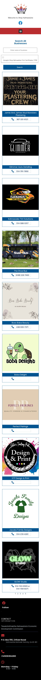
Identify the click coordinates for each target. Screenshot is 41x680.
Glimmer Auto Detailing (20, 167)
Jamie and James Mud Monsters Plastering (21, 113)
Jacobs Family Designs (20, 530)
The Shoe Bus (20, 270)
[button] (20, 31)
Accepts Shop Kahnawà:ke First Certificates (20, 60)
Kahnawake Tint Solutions (20, 219)
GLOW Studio (20, 581)
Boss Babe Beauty (20, 322)
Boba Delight (20, 374)
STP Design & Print (20, 478)
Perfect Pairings (20, 426)
